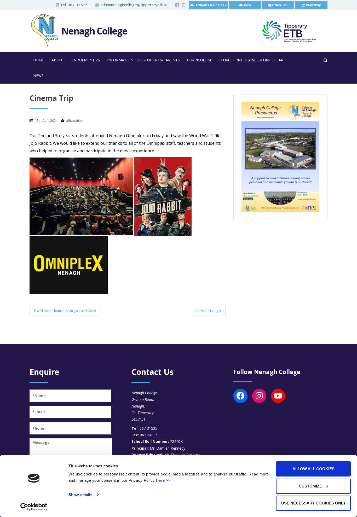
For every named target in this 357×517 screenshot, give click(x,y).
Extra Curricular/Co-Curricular (250, 59)
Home (38, 59)
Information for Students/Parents (143, 59)
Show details (80, 494)
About (57, 59)
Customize (310, 486)
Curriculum (199, 59)
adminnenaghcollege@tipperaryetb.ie (133, 4)
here (160, 480)
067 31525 (78, 4)
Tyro (247, 5)
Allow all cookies (313, 469)
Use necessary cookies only (313, 503)
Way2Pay (313, 5)
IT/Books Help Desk (210, 5)
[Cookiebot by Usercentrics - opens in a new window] (34, 507)
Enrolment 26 (86, 59)
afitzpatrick (75, 120)
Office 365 (279, 5)
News (38, 75)
